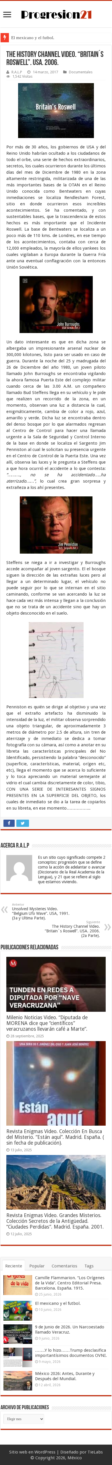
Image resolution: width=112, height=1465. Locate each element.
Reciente (13, 1266)
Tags (89, 1266)
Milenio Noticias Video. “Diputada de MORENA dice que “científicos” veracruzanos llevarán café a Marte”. (47, 1023)
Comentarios (64, 1266)
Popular (37, 1266)
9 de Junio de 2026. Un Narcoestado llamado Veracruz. (69, 1329)
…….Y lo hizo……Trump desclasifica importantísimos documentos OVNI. (71, 1353)
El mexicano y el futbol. (32, 37)
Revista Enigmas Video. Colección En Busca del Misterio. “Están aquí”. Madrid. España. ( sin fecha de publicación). (55, 1137)
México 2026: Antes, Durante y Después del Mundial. (64, 1376)
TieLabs (95, 1452)
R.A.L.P (16, 72)
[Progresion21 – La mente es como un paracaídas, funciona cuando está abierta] (56, 13)
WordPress (44, 1452)
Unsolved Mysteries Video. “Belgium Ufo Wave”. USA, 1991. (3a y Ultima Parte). (40, 911)
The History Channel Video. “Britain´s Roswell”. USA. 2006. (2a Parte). (72, 929)
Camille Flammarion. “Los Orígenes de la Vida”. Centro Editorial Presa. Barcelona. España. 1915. (70, 1283)
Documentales (80, 72)
